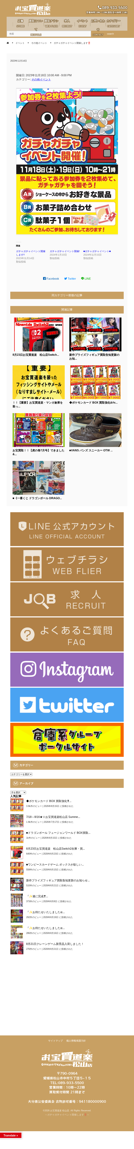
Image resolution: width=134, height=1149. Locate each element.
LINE (87, 278)
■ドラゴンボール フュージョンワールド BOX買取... (58, 832)
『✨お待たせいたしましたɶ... (45, 912)
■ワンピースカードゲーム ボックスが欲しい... (55, 864)
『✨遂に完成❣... (37, 896)
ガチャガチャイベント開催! (65, 251)
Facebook (52, 278)
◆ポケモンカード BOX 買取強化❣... (48, 801)
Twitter (71, 278)
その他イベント (41, 79)
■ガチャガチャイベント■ (97, 251)
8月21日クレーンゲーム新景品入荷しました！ (55, 943)
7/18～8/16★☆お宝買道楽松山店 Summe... (53, 816)
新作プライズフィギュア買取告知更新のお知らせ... (58, 880)
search (110, 33)
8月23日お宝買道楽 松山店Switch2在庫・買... (55, 848)
